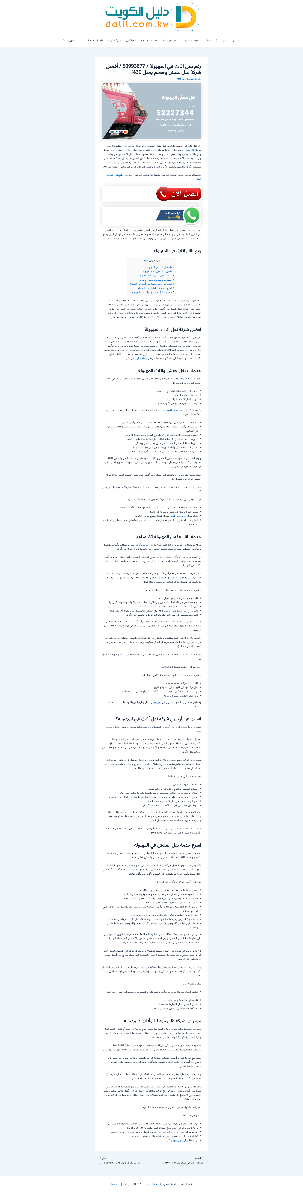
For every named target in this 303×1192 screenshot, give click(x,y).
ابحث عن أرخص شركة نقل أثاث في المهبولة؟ (151, 283)
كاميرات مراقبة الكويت (91, 40)
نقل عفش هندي (178, 516)
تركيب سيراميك (189, 40)
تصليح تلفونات (149, 40)
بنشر (225, 40)
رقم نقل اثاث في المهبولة (160, 267)
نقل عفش (190, 150)
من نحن (127, 1184)
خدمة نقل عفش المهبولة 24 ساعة (156, 279)
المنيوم (236, 40)
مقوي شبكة (69, 40)
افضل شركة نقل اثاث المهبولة (158, 271)
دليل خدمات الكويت (153, 1184)
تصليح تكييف (169, 40)
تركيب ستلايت (210, 40)
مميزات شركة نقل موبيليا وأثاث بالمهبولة (153, 292)
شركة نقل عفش (139, 358)
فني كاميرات (114, 40)
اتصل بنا (115, 1184)
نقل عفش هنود (180, 1140)
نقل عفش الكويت (174, 410)
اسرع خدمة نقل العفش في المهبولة (156, 288)
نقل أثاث (140, 544)
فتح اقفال (131, 40)
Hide (145, 260)
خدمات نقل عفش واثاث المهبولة (157, 275)
